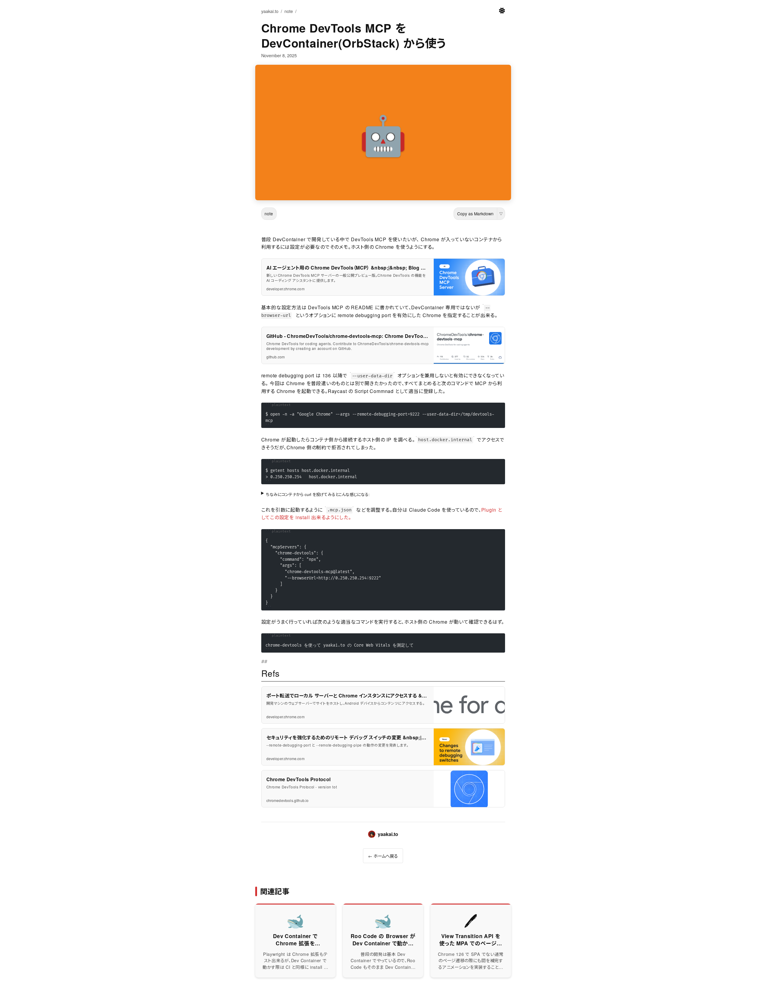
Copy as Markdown (475, 214)
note (288, 11)
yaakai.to (269, 11)
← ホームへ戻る (383, 856)
